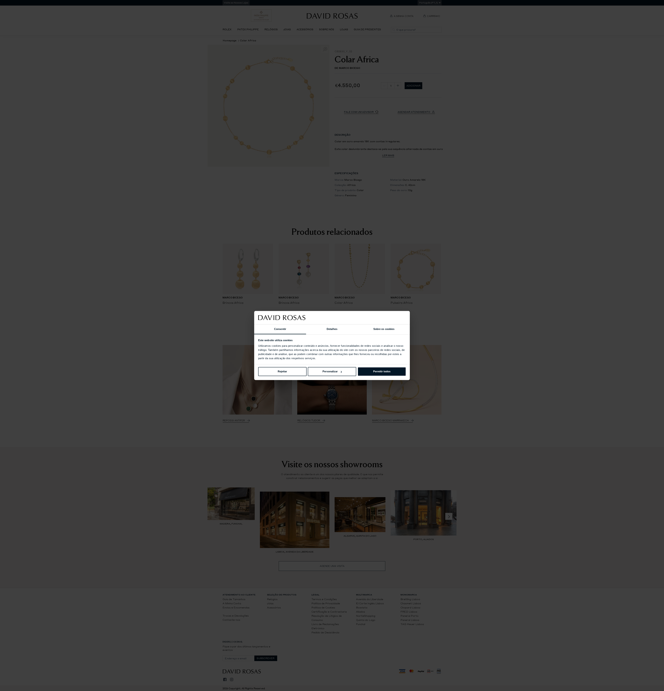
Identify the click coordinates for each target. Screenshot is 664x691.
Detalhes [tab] (332, 328)
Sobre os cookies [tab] (384, 328)
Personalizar (330, 371)
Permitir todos (381, 371)
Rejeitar (282, 371)
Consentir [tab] (280, 328)
